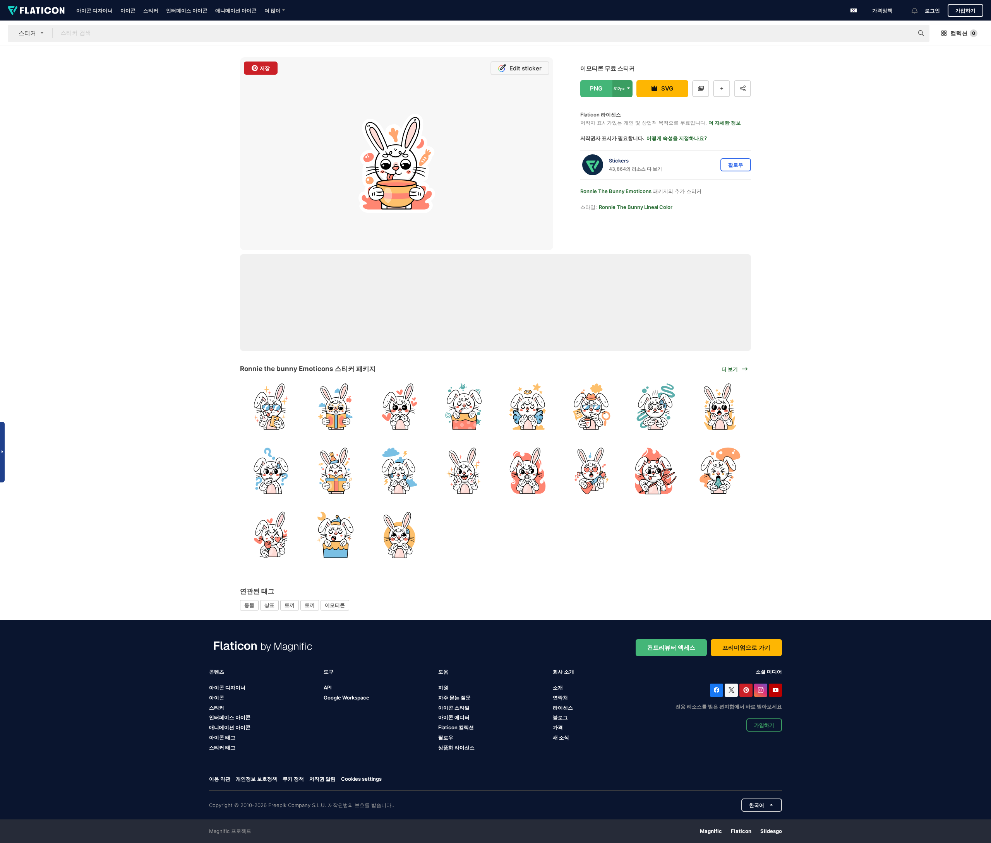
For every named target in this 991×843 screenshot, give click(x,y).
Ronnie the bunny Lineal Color (635, 207)
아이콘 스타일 (454, 707)
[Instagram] (760, 690)
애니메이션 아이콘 (236, 10)
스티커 (150, 10)
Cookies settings (361, 779)
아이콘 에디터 (454, 717)
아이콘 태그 (222, 737)
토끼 (290, 605)
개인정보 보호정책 (256, 779)
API (328, 687)
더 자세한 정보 (724, 123)
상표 (269, 605)
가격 (558, 727)
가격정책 (882, 10)
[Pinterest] (746, 690)
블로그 (560, 717)
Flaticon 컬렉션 (456, 727)
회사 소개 (563, 672)
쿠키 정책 (293, 779)
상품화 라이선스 (456, 747)
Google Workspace (346, 697)
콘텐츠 (216, 672)
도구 (329, 672)
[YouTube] (775, 690)
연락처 (560, 697)
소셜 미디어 (769, 672)
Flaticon (741, 831)
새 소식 (561, 737)
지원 (443, 687)
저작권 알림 (322, 779)
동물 (249, 605)
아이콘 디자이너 (94, 10)
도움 (443, 672)
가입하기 (965, 10)
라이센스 (563, 707)
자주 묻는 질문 (454, 697)
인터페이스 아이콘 (186, 10)
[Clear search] (903, 33)
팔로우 (445, 737)
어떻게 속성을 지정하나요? (676, 138)
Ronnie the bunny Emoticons (616, 191)
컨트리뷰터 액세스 (671, 647)
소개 (558, 687)
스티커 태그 (222, 747)
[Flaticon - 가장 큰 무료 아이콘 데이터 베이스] (36, 10)
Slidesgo (771, 831)
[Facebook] (716, 690)
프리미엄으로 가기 (746, 647)
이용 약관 (219, 779)
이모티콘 (335, 605)
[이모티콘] (271, 407)
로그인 (932, 10)
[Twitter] (731, 690)
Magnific (711, 831)
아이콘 (127, 10)
